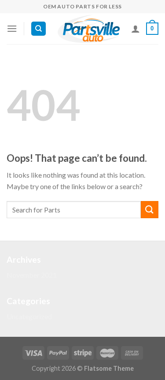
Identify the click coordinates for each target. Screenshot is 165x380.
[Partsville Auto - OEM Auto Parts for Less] (89, 28)
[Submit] (149, 209)
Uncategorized (29, 316)
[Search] (38, 29)
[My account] (135, 28)
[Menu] (12, 28)
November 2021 (32, 275)
